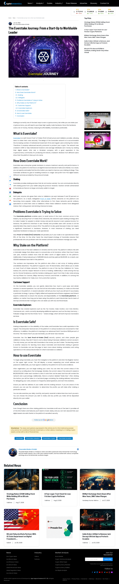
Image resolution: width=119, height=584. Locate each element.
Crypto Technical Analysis (63, 559)
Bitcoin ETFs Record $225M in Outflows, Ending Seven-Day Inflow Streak (96, 50)
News (30, 3)
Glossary (93, 3)
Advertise (83, 3)
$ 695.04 (111, 11)
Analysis (39, 3)
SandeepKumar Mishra (90, 500)
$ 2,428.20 (90, 11)
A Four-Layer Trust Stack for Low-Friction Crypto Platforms (95, 30)
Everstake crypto (49, 438)
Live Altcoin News (11, 565)
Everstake (16, 138)
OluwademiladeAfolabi (22, 24)
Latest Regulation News (13, 570)
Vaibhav (9, 503)
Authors (65, 580)
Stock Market (59, 556)
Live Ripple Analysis (61, 570)
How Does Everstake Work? (26, 92)
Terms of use (66, 578)
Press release (71, 3)
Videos (36, 556)
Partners (37, 559)
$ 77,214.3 (79, 11)
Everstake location (65, 438)
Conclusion (20, 116)
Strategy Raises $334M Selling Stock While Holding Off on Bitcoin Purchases (97, 24)
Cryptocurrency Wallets (62, 567)
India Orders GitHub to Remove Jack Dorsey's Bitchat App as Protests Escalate (97, 43)
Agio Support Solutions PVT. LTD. (40, 578)
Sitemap (91, 578)
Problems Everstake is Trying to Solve (29, 100)
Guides (49, 3)
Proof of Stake (45, 199)
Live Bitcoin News (11, 559)
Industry (58, 3)
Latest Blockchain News (13, 567)
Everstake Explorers (25, 108)
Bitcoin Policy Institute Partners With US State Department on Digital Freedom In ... (21, 536)
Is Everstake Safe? (23, 111)
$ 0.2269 (101, 11)
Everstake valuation (33, 438)
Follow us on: (43, 420)
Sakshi (9, 543)
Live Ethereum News (12, 562)
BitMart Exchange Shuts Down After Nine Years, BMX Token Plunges (96, 36)
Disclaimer (84, 578)
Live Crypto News (11, 556)
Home (10, 18)
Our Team (105, 578)
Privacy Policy (75, 578)
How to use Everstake (24, 113)
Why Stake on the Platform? (26, 103)
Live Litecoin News (11, 573)
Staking (20, 95)
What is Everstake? (22, 90)
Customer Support (24, 105)
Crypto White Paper (61, 562)
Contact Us (104, 3)
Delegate (21, 98)
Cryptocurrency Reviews (62, 565)
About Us (98, 578)
